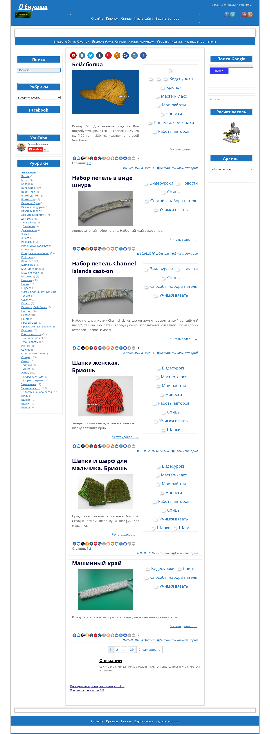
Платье (25, 315)
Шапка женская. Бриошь (95, 366)
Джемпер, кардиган (33, 214)
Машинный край (97, 563)
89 (132, 649)
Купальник (28, 265)
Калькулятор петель (200, 41)
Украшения (28, 384)
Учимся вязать (30, 388)
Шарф (25, 403)
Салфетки (29, 226)
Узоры (25, 372)
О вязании (33, 6)
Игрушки (27, 241)
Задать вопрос (167, 18)
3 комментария (186, 451)
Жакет (25, 234)
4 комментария (186, 553)
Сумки (25, 361)
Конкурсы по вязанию (35, 253)
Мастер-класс (30, 268)
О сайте (97, 18)
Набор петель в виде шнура (102, 181)
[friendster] (250, 15)
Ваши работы (31, 338)
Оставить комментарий (179, 168)
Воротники (28, 191)
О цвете (26, 288)
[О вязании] (40, 15)
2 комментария (186, 253)
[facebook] (227, 15)
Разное (25, 345)
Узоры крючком (141, 41)
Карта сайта (143, 18)
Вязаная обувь (30, 203)
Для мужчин (29, 230)
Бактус (25, 176)
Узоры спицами (169, 41)
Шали (24, 396)
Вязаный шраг (30, 211)
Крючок (112, 18)
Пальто (25, 303)
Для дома (27, 218)
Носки (25, 284)
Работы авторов (31, 334)
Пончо (25, 318)
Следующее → (149, 649)
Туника (25, 369)
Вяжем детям (29, 195)
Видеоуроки (28, 188)
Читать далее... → (183, 149)
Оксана (149, 168)
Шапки (25, 399)
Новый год (29, 222)
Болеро (25, 184)
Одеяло (26, 299)
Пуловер (26, 330)
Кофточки (27, 257)
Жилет (25, 238)
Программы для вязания (37, 326)
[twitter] (233, 15)
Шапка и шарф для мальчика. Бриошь (99, 464)
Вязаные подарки (32, 207)
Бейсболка (87, 64)
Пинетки (26, 311)
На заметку (28, 276)
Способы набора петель (38, 392)
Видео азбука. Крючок (71, 41)
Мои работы (30, 342)
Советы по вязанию (33, 353)
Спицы (126, 18)
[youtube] (245, 15)
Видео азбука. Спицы (109, 41)
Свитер (25, 349)
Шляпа (25, 407)
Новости (26, 280)
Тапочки (26, 365)
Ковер (25, 249)
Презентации (29, 322)
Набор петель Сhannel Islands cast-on (104, 267)
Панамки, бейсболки (34, 307)
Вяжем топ (28, 199)
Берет (25, 180)
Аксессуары (28, 172)
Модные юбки (30, 272)
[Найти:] (39, 70)
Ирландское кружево (34, 245)
